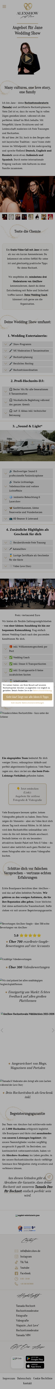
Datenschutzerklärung (42, 690)
